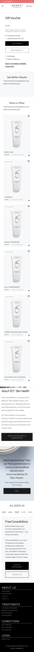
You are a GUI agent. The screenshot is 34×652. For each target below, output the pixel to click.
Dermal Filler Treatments (9, 610)
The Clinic (5, 596)
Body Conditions (7, 627)
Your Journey (6, 591)
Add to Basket (17, 43)
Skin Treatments (7, 615)
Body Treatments (7, 613)
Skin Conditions (6, 629)
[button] (17, 491)
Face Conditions (6, 624)
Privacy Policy (6, 639)
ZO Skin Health (9, 162)
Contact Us (5, 598)
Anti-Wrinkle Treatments (9, 608)
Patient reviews (6, 593)
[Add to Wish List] (29, 116)
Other (21, 102)
